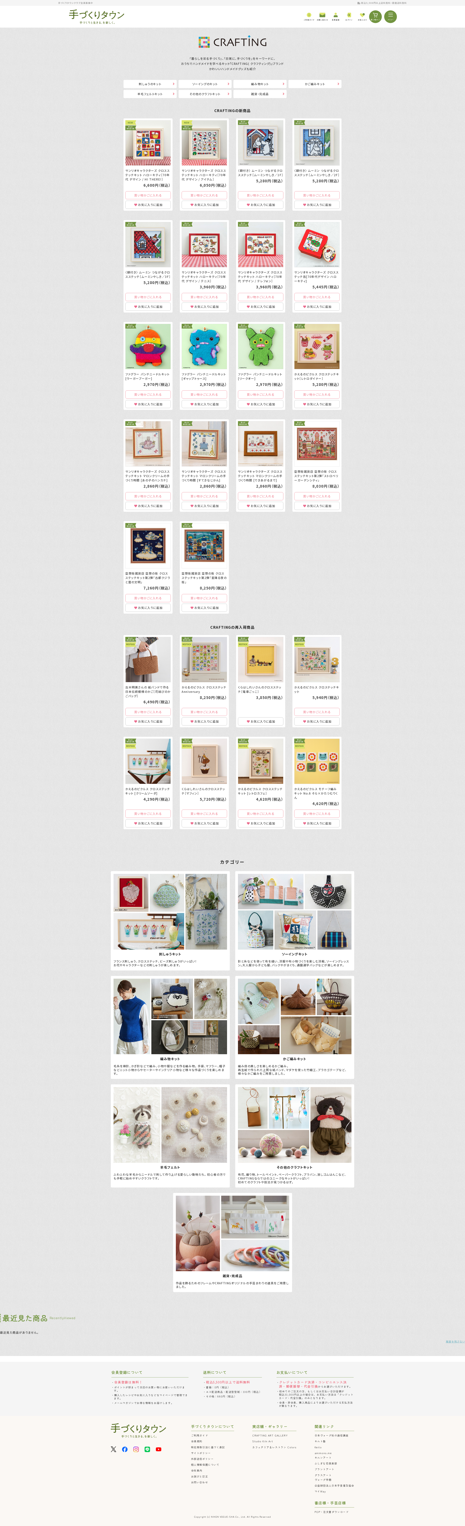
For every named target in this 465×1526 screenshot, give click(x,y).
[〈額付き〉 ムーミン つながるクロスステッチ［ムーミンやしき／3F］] (148, 244)
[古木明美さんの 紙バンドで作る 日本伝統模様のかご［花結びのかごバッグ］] (148, 659)
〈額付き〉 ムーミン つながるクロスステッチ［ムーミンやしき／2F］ (316, 172)
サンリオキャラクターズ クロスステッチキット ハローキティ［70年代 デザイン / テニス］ (204, 276)
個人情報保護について (205, 1464)
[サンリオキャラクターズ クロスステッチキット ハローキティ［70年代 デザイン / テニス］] (204, 244)
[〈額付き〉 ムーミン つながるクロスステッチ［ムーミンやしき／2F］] (317, 143)
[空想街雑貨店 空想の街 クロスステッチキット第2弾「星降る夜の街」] (204, 545)
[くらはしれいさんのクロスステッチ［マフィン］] (204, 761)
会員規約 (196, 1441)
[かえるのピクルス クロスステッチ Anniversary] (204, 659)
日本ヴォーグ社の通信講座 (332, 1435)
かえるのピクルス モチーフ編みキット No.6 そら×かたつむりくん (316, 793)
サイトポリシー (201, 1453)
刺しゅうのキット (150, 84)
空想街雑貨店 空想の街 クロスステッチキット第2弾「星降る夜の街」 (204, 577)
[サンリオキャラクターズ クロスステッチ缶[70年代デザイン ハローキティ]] (317, 244)
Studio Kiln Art (262, 1441)
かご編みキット (315, 84)
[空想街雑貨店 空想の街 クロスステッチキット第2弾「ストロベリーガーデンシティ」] (317, 444)
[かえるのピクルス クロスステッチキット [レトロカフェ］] (260, 761)
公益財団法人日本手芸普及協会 (334, 1485)
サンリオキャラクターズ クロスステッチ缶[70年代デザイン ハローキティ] (316, 276)
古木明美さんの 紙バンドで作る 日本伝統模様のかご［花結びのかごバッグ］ (148, 691)
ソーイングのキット (205, 84)
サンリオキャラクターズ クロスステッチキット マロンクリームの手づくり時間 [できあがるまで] (260, 475)
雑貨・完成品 (260, 94)
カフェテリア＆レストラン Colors (274, 1447)
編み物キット (260, 84)
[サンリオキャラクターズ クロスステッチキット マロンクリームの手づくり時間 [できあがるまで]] (260, 444)
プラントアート (324, 1469)
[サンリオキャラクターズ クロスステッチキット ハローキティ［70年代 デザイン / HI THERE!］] (148, 143)
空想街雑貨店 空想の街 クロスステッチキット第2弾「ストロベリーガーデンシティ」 (316, 475)
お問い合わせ (199, 1482)
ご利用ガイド (199, 1435)
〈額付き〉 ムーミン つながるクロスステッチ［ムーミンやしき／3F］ (148, 274)
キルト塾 (320, 1441)
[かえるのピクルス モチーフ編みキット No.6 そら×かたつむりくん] (317, 761)
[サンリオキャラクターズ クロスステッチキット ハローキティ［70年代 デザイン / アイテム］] (204, 143)
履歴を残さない (455, 1341)
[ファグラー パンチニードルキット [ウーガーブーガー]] (148, 346)
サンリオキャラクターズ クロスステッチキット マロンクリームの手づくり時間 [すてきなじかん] (204, 475)
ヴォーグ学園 (323, 1480)
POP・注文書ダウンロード (332, 1512)
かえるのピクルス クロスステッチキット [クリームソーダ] (147, 791)
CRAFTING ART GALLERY (270, 1435)
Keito (318, 1447)
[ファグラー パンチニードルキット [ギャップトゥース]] (204, 346)
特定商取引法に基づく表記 (208, 1447)
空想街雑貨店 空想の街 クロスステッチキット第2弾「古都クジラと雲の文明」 (147, 577)
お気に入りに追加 (150, 204)
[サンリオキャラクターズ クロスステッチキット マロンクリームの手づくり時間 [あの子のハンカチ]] (148, 444)
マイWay (320, 1491)
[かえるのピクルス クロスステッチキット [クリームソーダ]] (148, 761)
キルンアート (323, 1457)
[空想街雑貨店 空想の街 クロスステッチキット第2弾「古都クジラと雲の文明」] (148, 545)
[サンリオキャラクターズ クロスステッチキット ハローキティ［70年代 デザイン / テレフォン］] (260, 244)
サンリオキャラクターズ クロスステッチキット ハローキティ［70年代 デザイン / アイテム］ (204, 174)
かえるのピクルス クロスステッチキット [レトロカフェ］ (260, 791)
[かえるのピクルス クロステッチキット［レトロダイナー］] (317, 346)
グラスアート (323, 1475)
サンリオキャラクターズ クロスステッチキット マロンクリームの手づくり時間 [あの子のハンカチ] (147, 475)
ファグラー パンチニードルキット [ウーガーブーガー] (147, 376)
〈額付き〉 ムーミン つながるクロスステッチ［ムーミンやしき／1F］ (260, 172)
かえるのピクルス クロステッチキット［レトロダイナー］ (316, 376)
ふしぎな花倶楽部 (326, 1463)
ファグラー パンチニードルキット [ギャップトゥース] (204, 376)
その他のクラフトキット (205, 94)
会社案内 (196, 1470)
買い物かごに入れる (148, 195)
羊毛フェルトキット (150, 94)
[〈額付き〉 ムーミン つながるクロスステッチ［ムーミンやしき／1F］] (260, 143)
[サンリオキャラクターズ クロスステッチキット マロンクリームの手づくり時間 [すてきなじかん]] (204, 444)
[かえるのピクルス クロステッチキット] (317, 659)
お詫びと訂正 (199, 1476)
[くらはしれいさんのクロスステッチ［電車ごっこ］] (260, 659)
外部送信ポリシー (202, 1459)
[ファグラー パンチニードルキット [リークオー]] (260, 346)
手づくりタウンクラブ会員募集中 (75, 2)
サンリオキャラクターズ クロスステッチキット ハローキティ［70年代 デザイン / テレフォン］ (260, 276)
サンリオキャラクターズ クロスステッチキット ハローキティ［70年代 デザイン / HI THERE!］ (147, 174)
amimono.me (323, 1453)
